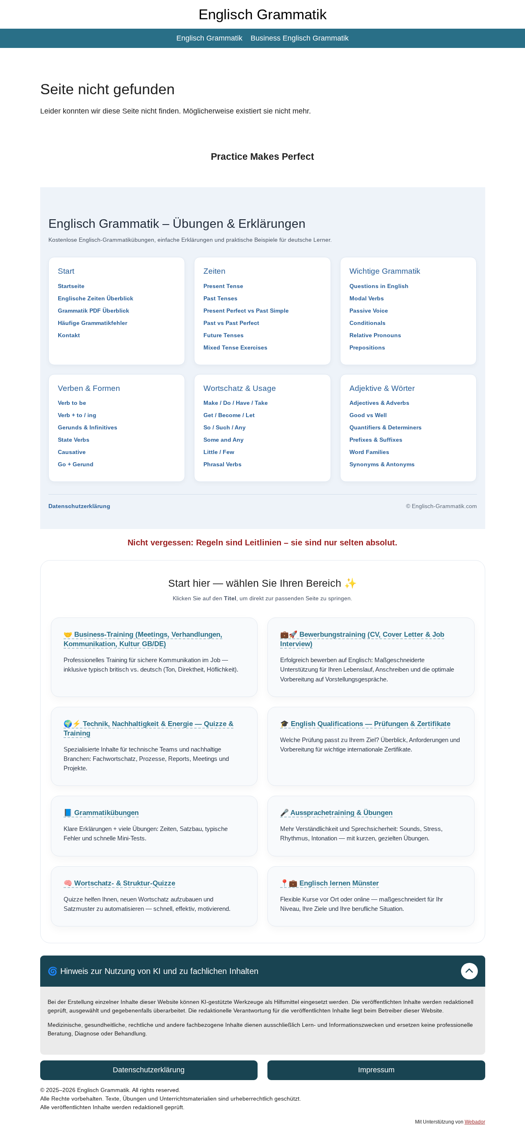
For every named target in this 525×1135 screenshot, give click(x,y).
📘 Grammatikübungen (101, 813)
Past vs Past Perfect (231, 323)
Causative (72, 452)
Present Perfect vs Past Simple (246, 310)
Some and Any (223, 439)
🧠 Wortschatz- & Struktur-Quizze (119, 883)
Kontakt (69, 335)
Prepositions (367, 347)
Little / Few (218, 452)
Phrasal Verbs (222, 464)
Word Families (369, 452)
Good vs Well (368, 415)
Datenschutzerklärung (79, 506)
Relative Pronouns (375, 335)
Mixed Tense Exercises (235, 347)
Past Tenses (220, 298)
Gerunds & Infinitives (87, 427)
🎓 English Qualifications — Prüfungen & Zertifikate (365, 724)
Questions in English (379, 286)
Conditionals (367, 323)
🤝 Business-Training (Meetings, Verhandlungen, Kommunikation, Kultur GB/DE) (143, 639)
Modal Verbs (366, 298)
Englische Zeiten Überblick (95, 298)
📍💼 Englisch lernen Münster (329, 883)
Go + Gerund (76, 464)
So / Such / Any (224, 427)
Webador (475, 1121)
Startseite (71, 286)
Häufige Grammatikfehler (92, 323)
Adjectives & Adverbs (379, 403)
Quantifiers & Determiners (385, 427)
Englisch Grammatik (263, 14)
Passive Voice (368, 310)
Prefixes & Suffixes (375, 439)
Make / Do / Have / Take (235, 403)
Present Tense (223, 286)
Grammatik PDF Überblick (93, 310)
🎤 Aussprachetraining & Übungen (336, 813)
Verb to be (72, 403)
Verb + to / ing (77, 415)
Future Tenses (223, 335)
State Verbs (73, 439)
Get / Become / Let (229, 415)
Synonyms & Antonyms (382, 464)
